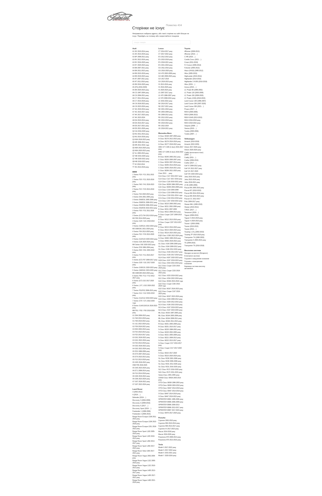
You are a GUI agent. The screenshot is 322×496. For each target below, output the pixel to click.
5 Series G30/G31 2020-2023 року (144, 267)
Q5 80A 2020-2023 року (141, 150)
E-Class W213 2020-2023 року (169, 230)
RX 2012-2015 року (165, 117)
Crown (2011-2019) (191, 62)
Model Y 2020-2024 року (167, 455)
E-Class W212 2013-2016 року (169, 219)
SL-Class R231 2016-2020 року (169, 367)
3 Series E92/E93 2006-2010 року (144, 205)
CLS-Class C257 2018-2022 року (170, 201)
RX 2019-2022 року (165, 123)
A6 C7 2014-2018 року (140, 101)
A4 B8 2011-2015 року (140, 71)
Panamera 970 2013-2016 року (169, 440)
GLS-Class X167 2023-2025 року (170, 310)
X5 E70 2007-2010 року (141, 354)
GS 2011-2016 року (165, 68)
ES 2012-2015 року (165, 57)
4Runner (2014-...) (190, 54)
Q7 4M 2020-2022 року (140, 159)
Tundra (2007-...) (190, 134)
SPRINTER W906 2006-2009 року (170, 402)
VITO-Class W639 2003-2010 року (171, 385)
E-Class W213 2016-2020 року (169, 227)
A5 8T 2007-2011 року (140, 79)
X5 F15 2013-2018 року (141, 359)
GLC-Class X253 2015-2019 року (170, 263)
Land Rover (137, 389)
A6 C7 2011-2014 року (140, 98)
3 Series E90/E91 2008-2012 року (144, 202)
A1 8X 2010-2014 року (140, 51)
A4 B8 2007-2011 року (140, 68)
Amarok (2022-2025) (191, 144)
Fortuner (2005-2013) (191, 68)
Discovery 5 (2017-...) (140, 406)
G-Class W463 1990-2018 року (169, 238)
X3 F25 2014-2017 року (141, 335)
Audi (134, 48)
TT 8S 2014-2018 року (140, 167)
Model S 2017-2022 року (167, 450)
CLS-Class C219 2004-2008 (168, 190)
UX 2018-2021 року (165, 128)
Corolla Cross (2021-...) (192, 59)
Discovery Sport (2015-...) (141, 408)
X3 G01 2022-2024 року (141, 340)
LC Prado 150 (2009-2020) (193, 95)
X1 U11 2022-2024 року (141, 324)
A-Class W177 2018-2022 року (169, 144)
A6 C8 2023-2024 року (140, 106)
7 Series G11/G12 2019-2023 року (144, 298)
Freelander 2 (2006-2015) (141, 414)
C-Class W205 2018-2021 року (169, 168)
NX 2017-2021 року (165, 106)
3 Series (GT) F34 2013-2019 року (144, 215)
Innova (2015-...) (190, 87)
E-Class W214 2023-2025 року (169, 233)
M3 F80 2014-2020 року (141, 218)
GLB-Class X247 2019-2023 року (170, 260)
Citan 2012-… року (165, 173)
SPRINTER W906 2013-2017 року (170, 407)
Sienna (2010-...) (190, 128)
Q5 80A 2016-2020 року (141, 148)
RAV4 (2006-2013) (191, 115)
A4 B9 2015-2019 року (140, 73)
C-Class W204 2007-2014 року (169, 162)
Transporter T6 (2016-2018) (194, 245)
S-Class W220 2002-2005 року (169, 332)
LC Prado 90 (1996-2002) (193, 90)
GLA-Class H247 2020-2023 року (170, 257)
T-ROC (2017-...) (190, 210)
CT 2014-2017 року (165, 51)
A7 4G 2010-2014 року (140, 109)
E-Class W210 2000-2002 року (169, 204)
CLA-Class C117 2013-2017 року (170, 176)
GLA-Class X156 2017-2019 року (170, 255)
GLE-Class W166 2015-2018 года (170, 281)
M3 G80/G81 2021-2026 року (143, 229)
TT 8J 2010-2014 (138, 164)
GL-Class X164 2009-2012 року (169, 246)
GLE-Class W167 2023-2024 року (170, 296)
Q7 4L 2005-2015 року (140, 153)
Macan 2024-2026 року (166, 434)
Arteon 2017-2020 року (192, 147)
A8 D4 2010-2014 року (140, 120)
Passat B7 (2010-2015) (192, 190)
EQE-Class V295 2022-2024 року (170, 235)
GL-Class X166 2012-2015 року (169, 249)
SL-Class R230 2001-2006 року (169, 358)
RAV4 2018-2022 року (192, 123)
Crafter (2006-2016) (191, 160)
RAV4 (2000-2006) (191, 112)
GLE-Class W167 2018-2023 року (170, 289)
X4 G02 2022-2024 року (141, 348)
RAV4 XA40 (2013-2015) (193, 117)
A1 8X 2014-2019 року (140, 54)
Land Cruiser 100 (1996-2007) (195, 101)
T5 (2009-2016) (189, 243)
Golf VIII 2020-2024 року (193, 174)
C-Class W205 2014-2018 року (169, 165)
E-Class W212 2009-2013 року (169, 212)
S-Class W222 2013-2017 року (169, 340)
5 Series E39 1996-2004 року (143, 247)
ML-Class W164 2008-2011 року (170, 318)
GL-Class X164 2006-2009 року (169, 244)
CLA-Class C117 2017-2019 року (170, 179)
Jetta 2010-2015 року (192, 177)
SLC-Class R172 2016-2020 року (170, 369)
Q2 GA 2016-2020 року (140, 131)
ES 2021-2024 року (165, 65)
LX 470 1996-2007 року (166, 95)
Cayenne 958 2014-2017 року (169, 426)
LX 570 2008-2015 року (166, 98)
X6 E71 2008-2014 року (141, 370)
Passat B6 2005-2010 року (194, 188)
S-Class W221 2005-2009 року (169, 335)
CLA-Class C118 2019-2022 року (170, 182)
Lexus (161, 48)
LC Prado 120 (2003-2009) (193, 93)
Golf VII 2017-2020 (191, 171)
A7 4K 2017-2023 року (140, 115)
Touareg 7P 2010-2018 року (194, 235)
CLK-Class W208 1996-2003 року (170, 184)
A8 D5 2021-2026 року (140, 128)
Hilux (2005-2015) (190, 73)
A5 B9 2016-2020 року (140, 84)
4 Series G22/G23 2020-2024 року (144, 239)
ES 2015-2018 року (165, 59)
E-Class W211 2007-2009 (167, 209)
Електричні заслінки (192, 256)
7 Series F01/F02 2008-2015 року (144, 290)
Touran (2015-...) (190, 229)
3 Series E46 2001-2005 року (143, 197)
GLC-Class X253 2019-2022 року (170, 275)
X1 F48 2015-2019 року (141, 318)
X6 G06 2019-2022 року (141, 376)
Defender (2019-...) (139, 397)
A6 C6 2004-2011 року (140, 95)
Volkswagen (189, 139)
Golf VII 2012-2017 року (193, 168)
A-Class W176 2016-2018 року (169, 141)
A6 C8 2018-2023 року (140, 103)
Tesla (160, 445)
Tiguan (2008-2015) (191, 215)
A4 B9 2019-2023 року (140, 76)
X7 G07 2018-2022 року (141, 381)
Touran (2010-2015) (191, 226)
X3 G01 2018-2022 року (141, 337)
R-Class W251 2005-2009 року (169, 324)
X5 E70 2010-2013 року (141, 357)
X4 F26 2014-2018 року (141, 343)
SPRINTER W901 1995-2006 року (170, 399)
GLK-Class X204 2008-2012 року (170, 299)
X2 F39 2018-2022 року (141, 326)
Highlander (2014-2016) (192, 79)
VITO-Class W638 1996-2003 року (171, 382)
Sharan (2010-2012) (191, 207)
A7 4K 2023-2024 (138, 117)
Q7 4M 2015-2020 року (140, 156)
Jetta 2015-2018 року (192, 179)
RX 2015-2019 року (165, 120)
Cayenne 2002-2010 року (167, 420)
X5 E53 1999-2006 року (141, 351)
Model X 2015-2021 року (167, 453)
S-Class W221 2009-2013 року (169, 338)
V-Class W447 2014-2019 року (169, 394)
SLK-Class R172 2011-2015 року (170, 372)
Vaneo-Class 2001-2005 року (168, 375)
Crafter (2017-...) (190, 163)
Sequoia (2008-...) (190, 126)
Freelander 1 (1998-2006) (141, 411)
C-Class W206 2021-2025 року (169, 170)
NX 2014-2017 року (165, 103)
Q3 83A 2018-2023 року (141, 139)
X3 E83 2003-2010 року (141, 329)
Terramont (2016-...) (191, 212)
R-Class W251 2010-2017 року (169, 327)
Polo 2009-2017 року (192, 201)
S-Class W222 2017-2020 (167, 353)
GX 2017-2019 (163, 79)
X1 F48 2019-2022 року (141, 321)
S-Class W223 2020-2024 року (169, 356)
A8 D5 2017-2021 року (140, 126)
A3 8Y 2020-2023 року (140, 65)
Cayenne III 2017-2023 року (168, 429)
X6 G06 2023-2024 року (141, 379)
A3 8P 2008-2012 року (140, 57)
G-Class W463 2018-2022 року (169, 241)
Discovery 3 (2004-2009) (141, 400)
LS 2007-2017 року (165, 93)
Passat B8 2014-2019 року (194, 193)
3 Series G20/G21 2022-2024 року (144, 226)
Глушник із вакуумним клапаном (196, 259)
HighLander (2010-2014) (193, 76)
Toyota (187, 48)
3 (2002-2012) (137, 392)
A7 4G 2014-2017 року (140, 112)
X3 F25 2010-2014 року (141, 332)
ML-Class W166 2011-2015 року (170, 321)
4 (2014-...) (136, 395)
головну (152, 36)
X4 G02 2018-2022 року (141, 346)
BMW (134, 172)
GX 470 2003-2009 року (167, 73)
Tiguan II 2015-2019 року (193, 218)
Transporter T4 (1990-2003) (194, 237)
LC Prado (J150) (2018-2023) (194, 98)
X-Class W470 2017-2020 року (169, 413)
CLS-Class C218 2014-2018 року (170, 198)
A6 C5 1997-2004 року (140, 93)
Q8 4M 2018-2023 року (140, 161)
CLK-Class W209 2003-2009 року (170, 187)
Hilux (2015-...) (189, 84)
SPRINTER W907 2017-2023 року (170, 410)
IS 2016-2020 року (165, 87)
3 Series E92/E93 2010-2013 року (144, 208)
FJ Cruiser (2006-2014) (192, 65)
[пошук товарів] (188, 42)
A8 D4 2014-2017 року (140, 123)
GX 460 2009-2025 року (167, 76)
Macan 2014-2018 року (166, 431)
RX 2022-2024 (163, 126)
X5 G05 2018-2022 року (141, 362)
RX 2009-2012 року (165, 115)
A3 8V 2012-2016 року (140, 59)
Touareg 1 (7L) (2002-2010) (194, 232)
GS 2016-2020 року (165, 71)
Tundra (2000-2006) (191, 131)
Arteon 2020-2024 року (192, 150)
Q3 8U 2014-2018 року (140, 137)
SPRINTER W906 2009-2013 (168, 405)
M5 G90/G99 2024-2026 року (143, 273)
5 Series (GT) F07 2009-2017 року (144, 260)
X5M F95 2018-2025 (139, 365)
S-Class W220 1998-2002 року (169, 329)
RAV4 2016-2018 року (192, 120)
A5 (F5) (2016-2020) (139, 87)
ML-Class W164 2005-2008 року (170, 315)
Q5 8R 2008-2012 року (140, 142)
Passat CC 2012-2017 (192, 199)
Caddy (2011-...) (190, 157)
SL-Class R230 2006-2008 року (169, 361)
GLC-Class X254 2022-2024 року (170, 278)
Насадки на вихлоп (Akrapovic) (196, 253)
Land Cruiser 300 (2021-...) (194, 106)
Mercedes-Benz (165, 133)
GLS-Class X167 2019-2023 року (170, 307)
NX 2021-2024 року (165, 109)
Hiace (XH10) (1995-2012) (193, 71)
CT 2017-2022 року (165, 54)
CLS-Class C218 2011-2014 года (170, 195)
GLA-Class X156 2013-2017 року (170, 252)
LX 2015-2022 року (165, 101)
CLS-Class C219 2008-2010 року (170, 192)
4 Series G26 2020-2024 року (143, 242)
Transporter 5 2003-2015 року (195, 240)
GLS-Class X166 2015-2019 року (170, 305)
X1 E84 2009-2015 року (141, 315)
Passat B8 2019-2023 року (194, 196)
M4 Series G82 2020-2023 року (143, 244)
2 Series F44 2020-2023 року (143, 194)
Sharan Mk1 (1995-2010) (193, 204)
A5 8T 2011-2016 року (140, 81)
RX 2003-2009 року (165, 112)
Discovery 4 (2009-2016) (141, 403)
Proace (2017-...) (190, 109)
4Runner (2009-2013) (191, 51)
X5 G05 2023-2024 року (141, 368)
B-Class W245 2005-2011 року (169, 157)
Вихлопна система (192, 250)
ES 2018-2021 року (165, 62)
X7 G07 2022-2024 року (141, 384)
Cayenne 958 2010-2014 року (169, 423)
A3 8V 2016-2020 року (140, 62)
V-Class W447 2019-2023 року (169, 396)
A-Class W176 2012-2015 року (169, 139)
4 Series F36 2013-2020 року (143, 231)
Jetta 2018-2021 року (192, 182)
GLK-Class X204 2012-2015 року (170, 302)
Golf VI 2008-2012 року (193, 166)
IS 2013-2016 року (165, 84)
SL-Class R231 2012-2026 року (169, 364)
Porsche (161, 418)
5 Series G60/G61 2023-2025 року (144, 270)
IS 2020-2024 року (165, 90)
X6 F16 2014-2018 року (141, 373)
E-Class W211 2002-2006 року (169, 206)
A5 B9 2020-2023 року (140, 90)
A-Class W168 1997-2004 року (169, 136)
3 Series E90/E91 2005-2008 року (144, 200)
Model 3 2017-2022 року (167, 447)
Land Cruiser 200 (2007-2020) (195, 103)
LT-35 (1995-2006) (190, 185)
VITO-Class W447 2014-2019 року (171, 388)
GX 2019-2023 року (165, 81)
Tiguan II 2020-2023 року (193, 221)
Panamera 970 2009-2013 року (169, 437)
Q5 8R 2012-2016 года (140, 145)
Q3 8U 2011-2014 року (140, 134)
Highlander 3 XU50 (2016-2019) (195, 81)
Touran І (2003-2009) (191, 223)
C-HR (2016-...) (189, 57)
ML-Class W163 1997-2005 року (170, 313)
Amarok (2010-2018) (191, 141)
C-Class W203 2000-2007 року (169, 160)
